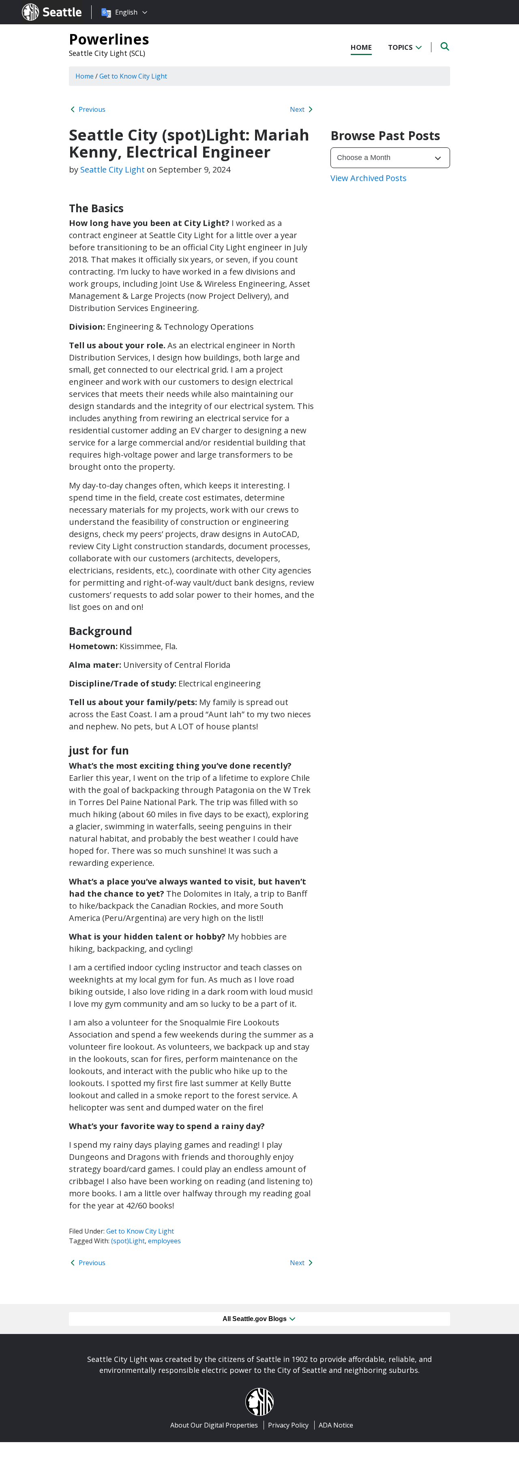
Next (298, 109)
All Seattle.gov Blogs (255, 1318)
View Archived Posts (368, 178)
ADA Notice (336, 1425)
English (126, 12)
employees (164, 1240)
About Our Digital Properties (214, 1425)
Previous (91, 109)
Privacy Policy (288, 1425)
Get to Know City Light (140, 1231)
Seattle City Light (112, 169)
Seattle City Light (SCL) (107, 53)
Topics (401, 47)
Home (361, 47)
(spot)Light (128, 1240)
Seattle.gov (39, 4)
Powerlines (109, 39)
